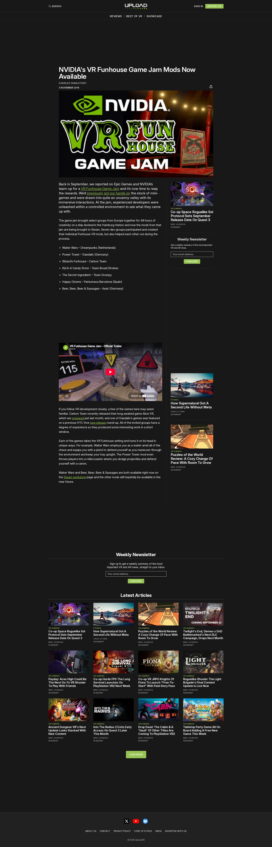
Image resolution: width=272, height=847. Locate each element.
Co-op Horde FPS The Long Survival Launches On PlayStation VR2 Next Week (111, 682)
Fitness (175, 400)
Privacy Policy (122, 831)
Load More (136, 754)
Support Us (214, 6)
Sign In (198, 6)
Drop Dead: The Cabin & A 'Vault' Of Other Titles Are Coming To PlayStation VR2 (156, 730)
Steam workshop (75, 477)
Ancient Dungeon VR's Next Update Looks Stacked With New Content (67, 730)
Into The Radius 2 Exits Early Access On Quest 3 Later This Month (112, 730)
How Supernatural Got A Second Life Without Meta (191, 405)
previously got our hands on (108, 193)
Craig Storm (178, 411)
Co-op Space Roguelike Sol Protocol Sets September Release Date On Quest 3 (192, 216)
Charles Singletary (73, 83)
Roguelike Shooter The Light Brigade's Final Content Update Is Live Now (202, 682)
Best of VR (134, 16)
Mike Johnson (178, 224)
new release (98, 422)
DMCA (158, 831)
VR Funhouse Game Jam (100, 189)
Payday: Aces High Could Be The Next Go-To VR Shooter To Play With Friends (67, 682)
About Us (90, 831)
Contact (105, 831)
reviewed (78, 418)
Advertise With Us (176, 831)
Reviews (116, 16)
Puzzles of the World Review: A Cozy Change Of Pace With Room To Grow (192, 458)
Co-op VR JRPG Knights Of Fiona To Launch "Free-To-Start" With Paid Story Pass (156, 682)
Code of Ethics (143, 831)
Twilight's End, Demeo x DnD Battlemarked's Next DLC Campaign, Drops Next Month (203, 635)
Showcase (154, 16)
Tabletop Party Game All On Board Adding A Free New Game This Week (201, 730)
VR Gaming (176, 208)
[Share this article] (211, 86)
